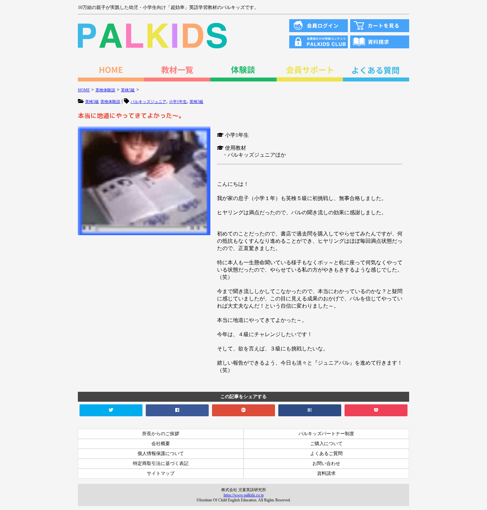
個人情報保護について (160, 453)
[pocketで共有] (376, 410)
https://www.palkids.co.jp (244, 495)
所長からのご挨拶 (160, 433)
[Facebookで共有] (177, 410)
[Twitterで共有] (111, 410)
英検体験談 (110, 101)
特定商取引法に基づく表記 (161, 463)
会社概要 (160, 443)
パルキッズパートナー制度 (326, 433)
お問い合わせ (326, 463)
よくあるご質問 (326, 453)
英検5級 (92, 101)
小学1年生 (178, 101)
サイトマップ (161, 473)
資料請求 (326, 473)
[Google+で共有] (243, 410)
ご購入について (326, 443)
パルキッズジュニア (148, 101)
